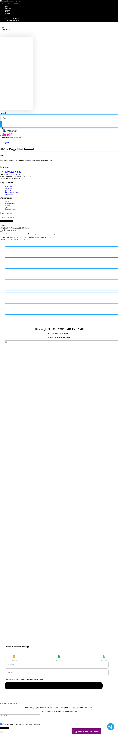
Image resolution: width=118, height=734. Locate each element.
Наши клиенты (10, 203)
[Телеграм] (104, 656)
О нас (6, 6)
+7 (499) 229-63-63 (12, 18)
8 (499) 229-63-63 (6, 239)
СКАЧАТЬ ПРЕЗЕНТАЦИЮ (59, 337)
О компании (46, 237)
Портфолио (8, 8)
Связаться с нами (10, 209)
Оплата (7, 11)
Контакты (7, 13)
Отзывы (7, 205)
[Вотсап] (59, 656)
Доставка (7, 10)
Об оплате (8, 188)
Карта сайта (9, 194)
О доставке (8, 190)
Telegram (3, 225)
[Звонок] (14, 656)
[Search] (1, 124)
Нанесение (8, 186)
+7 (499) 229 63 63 (10, 171)
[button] (86, 731)
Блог (6, 207)
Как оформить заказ (11, 192)
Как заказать (36, 237)
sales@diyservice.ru (12, 20)
